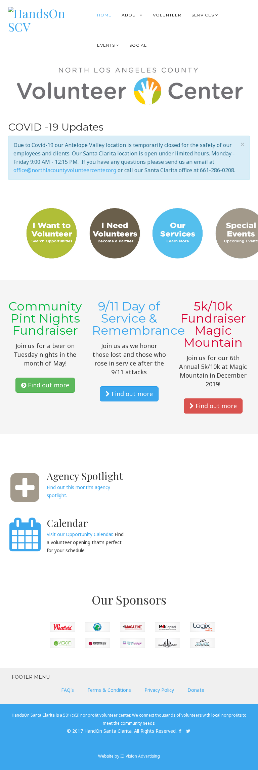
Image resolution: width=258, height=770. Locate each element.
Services (202, 14)
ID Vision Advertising (140, 756)
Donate (195, 690)
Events (106, 45)
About (130, 14)
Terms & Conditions (109, 690)
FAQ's (67, 690)
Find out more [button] (47, 385)
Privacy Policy (159, 690)
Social (138, 45)
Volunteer (167, 14)
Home (104, 14)
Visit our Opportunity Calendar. (80, 534)
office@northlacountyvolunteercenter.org (64, 170)
